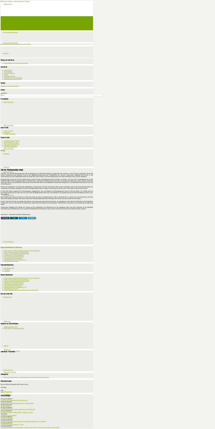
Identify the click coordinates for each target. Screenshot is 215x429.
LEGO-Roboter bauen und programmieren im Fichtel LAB (18, 409)
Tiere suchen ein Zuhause (12, 144)
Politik (6, 74)
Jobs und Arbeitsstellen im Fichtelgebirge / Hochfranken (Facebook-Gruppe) (26, 377)
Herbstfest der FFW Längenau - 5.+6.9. (12, 424)
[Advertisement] (13, 51)
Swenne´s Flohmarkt (7, 418)
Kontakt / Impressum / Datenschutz (13, 29)
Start (5, 17)
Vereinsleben (8, 71)
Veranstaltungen (8, 19)
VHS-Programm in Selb (11, 142)
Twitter (23, 218)
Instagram (7, 271)
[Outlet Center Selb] (10, 86)
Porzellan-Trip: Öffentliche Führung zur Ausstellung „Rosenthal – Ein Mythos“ (23, 421)
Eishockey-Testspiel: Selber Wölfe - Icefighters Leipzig (17, 412)
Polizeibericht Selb (9, 76)
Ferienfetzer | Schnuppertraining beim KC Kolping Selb (17, 403)
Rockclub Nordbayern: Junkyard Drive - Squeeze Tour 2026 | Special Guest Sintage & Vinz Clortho (30, 427)
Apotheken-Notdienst (10, 147)
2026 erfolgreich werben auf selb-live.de (16, 63)
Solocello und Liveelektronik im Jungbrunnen (14, 400)
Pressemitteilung (8, 27)
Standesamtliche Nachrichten (13, 79)
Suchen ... (5, 93)
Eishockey (7, 132)
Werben (6, 25)
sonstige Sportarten (10, 134)
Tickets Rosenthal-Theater (12, 141)
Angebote (6, 23)
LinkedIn (31, 218)
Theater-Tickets (8, 21)
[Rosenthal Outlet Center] (16, 44)
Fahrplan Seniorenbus (10, 145)
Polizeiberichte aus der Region (13, 77)
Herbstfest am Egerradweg (9, 415)
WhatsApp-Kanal (9, 268)
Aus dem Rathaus (9, 73)
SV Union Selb (8, 131)
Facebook (5, 218)
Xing (14, 218)
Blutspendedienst (6, 406)
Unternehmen (8, 70)
